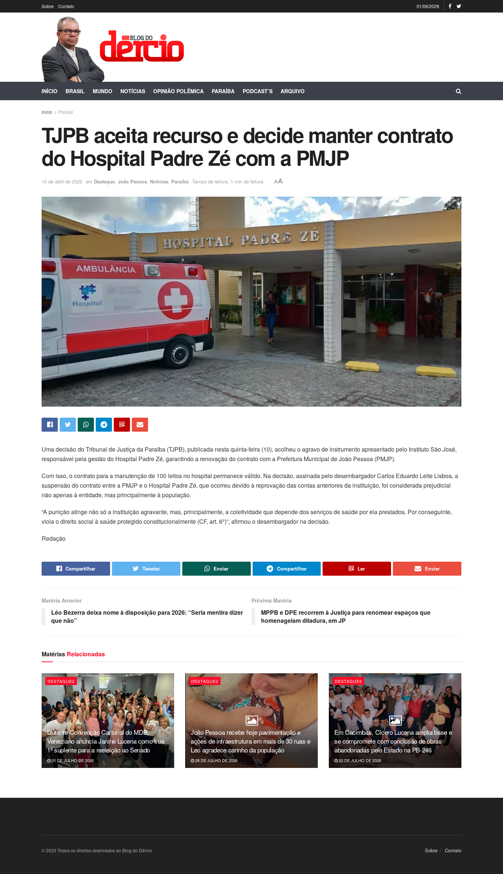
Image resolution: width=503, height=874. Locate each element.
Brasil (75, 91)
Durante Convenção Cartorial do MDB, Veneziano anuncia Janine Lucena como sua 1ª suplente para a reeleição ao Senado (105, 740)
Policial (65, 112)
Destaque (104, 181)
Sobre (48, 6)
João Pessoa (132, 181)
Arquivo (293, 91)
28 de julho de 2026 (216, 760)
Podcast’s (257, 91)
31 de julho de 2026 (72, 760)
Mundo (102, 91)
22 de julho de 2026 (359, 760)
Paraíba (223, 91)
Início (49, 91)
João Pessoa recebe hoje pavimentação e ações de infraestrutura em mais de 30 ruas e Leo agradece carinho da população (250, 740)
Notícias (132, 91)
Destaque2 (61, 681)
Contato (66, 6)
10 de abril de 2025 (62, 181)
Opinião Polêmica (178, 91)
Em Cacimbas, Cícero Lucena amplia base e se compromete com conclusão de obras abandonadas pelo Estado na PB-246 (393, 740)
